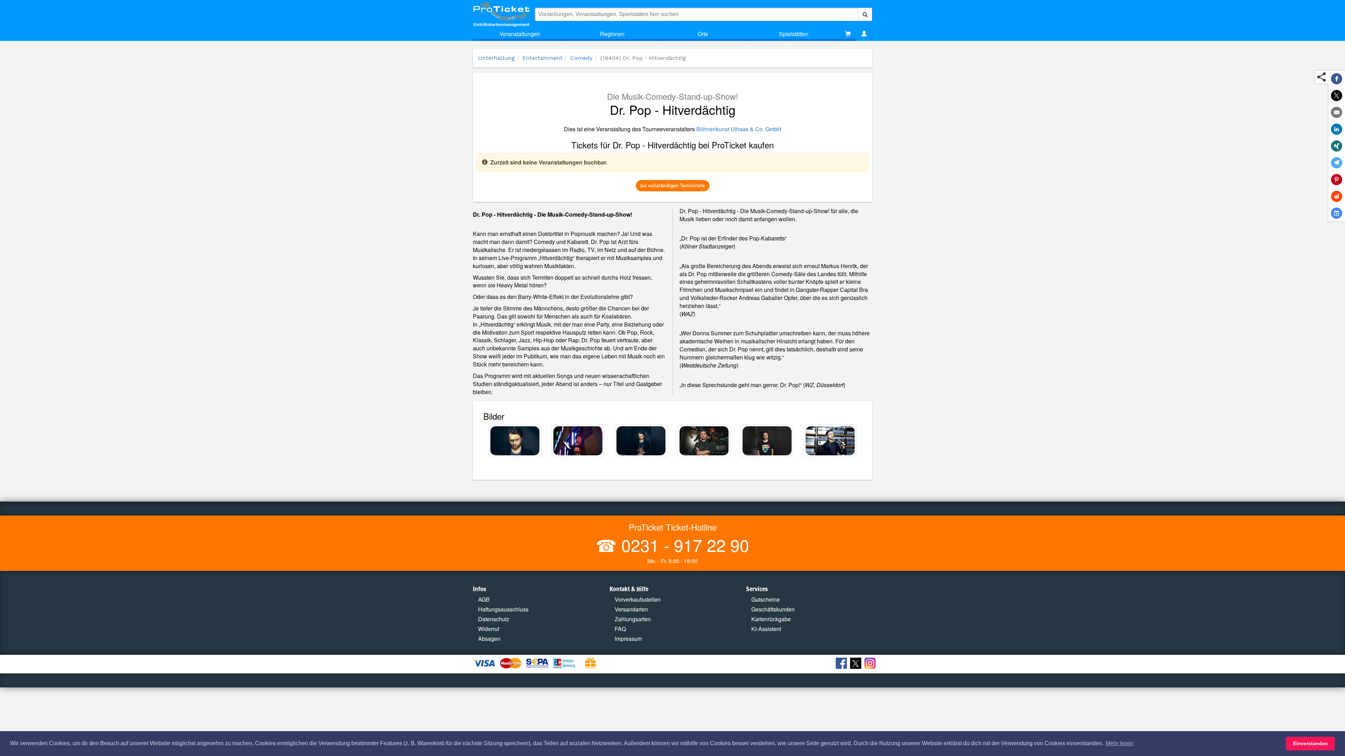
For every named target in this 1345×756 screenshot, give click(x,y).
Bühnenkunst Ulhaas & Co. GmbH (738, 129)
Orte (703, 34)
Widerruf (488, 629)
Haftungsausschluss (503, 609)
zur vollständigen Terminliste (672, 185)
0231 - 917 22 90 (683, 545)
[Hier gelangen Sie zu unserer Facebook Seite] (842, 664)
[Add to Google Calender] (1336, 213)
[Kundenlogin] (864, 34)
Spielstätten (793, 34)
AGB (484, 599)
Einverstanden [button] (1310, 743)
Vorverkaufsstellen (638, 599)
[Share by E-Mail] (1336, 112)
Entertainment (543, 58)
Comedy (581, 58)
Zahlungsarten (633, 619)
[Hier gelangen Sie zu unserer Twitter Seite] (856, 664)
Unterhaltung (496, 58)
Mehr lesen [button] (1119, 743)
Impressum (628, 639)
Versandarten (631, 609)
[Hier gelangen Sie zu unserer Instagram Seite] (870, 664)
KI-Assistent (766, 629)
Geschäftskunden (773, 609)
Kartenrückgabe (771, 619)
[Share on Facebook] (1336, 78)
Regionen (612, 34)
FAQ (620, 629)
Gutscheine (765, 599)
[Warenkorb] (848, 34)
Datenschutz (493, 619)
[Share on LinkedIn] (1336, 129)
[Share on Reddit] (1336, 196)
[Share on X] (1336, 95)
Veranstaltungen (519, 34)
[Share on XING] (1336, 146)
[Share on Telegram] (1336, 162)
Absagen (489, 639)
